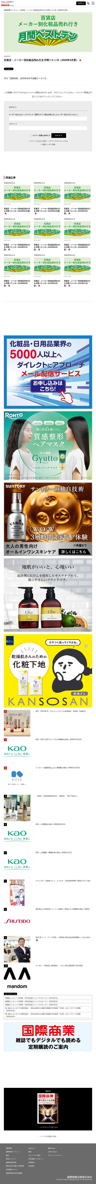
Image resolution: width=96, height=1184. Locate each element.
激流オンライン (11, 1159)
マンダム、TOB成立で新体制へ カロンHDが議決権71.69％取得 (59, 966)
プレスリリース (10, 994)
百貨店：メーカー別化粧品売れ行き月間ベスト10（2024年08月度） (17, 283)
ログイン (81, 3)
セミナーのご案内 (34, 1155)
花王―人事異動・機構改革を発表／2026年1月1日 (54, 852)
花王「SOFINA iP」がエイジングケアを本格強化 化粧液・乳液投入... (61, 711)
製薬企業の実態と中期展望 (15, 1166)
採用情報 (31, 1162)
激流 (7, 1155)
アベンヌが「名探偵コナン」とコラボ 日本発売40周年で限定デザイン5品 (63, 881)
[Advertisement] (48, 165)
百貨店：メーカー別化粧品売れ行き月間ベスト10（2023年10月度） (77, 211)
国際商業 (9, 1148)
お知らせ (31, 1148)
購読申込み (51, 1148)
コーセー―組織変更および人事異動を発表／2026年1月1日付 (58, 768)
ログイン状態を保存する (41, 135)
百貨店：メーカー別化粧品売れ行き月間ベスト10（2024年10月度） (47, 283)
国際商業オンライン (12, 1151)
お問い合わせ (52, 1151)
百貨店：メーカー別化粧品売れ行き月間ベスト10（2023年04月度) (47, 210)
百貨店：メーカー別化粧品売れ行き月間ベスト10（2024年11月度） (77, 283)
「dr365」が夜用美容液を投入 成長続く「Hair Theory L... (57, 796)
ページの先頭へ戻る (49, 1136)
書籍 (29, 1151)
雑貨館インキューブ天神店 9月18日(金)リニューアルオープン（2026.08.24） (32, 998)
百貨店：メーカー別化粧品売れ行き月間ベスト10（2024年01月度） (17, 247)
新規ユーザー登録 (48, 144)
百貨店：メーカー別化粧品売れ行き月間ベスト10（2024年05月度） (77, 247)
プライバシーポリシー (55, 1155)
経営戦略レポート (12, 1169)
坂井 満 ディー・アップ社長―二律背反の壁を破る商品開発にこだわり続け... (64, 937)
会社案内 (31, 1166)
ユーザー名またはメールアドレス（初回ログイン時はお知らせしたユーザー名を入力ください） (44, 114)
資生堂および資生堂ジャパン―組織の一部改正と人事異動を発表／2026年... (63, 909)
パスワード (13, 124)
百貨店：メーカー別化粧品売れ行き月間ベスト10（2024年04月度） (47, 247)
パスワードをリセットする (58, 141)
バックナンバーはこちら (49, 1127)
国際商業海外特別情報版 (14, 1173)
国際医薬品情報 (11, 1162)
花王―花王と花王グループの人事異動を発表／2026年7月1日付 (59, 739)
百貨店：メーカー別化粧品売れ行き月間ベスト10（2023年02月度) (17, 210)
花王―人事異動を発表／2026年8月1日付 (50, 824)
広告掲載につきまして (35, 1159)
